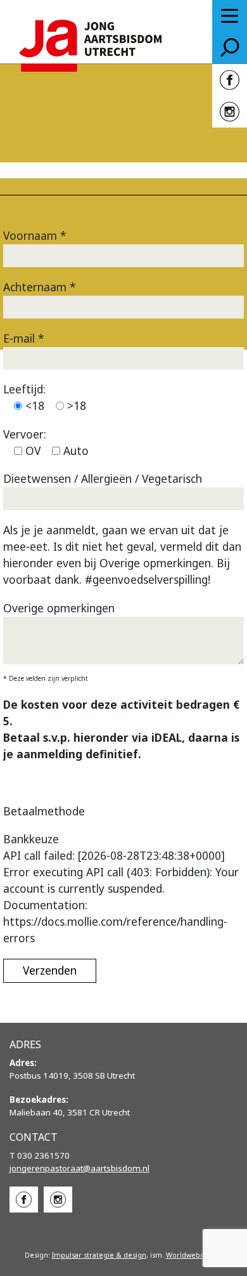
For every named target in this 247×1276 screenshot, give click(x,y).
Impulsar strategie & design (99, 1255)
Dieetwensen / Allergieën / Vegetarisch (102, 478)
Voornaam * (34, 235)
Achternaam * (39, 286)
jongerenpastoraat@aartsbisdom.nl (79, 1168)
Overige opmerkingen (59, 607)
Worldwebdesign (194, 1255)
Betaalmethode (44, 811)
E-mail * (23, 338)
